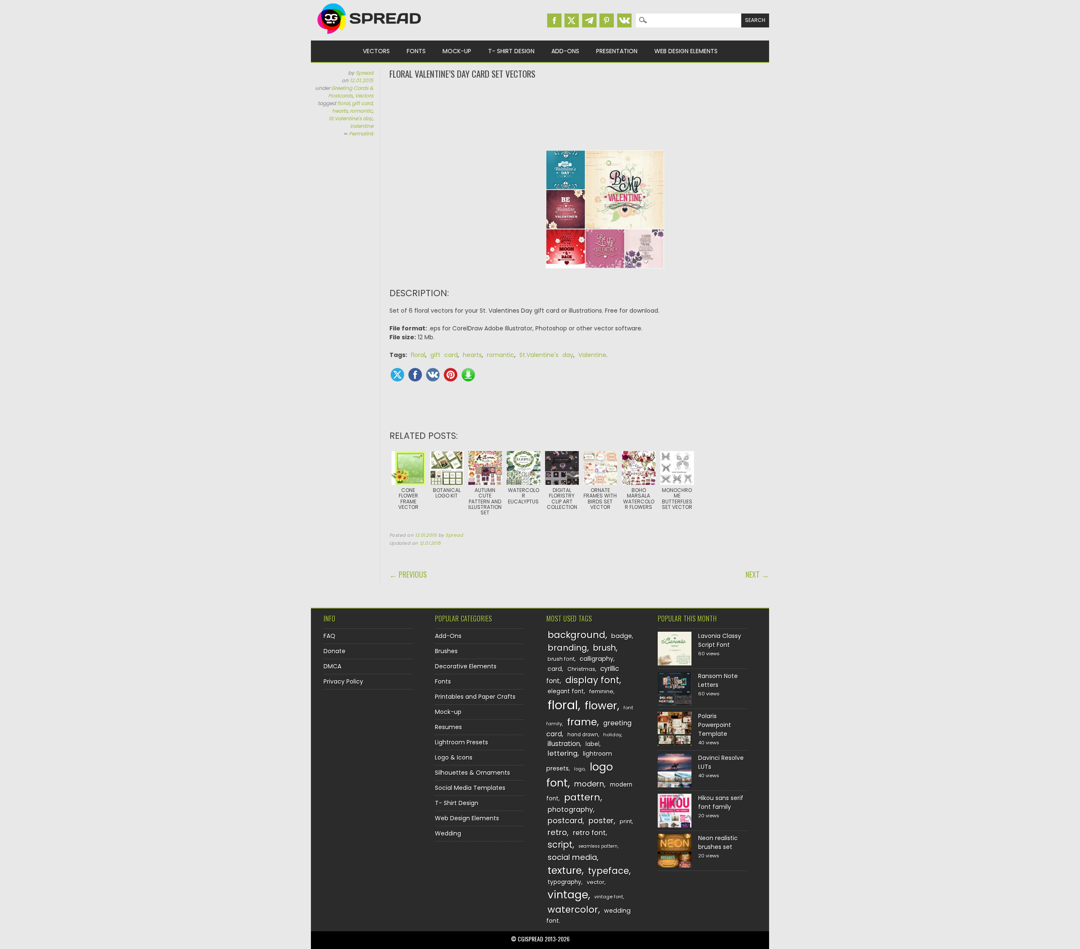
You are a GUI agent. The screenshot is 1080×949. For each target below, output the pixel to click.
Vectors (376, 51)
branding (567, 648)
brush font (561, 658)
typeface (608, 871)
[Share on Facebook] (415, 374)
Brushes (446, 651)
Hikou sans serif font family (720, 802)
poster (601, 820)
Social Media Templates (470, 788)
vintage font (608, 896)
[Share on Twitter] (397, 374)
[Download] (468, 374)
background (576, 634)
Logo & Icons (453, 757)
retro (557, 832)
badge (621, 636)
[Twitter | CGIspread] (571, 20)
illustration (564, 743)
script (560, 844)
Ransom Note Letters (718, 680)
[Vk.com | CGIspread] (624, 20)
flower (601, 705)
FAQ (329, 636)
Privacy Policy (343, 681)
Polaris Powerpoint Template (714, 725)
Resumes (448, 727)
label (592, 744)
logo (579, 768)
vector (596, 882)
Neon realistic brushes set (718, 842)
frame (582, 722)
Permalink (361, 133)
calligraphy (596, 658)
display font (592, 680)
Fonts (416, 51)
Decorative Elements (466, 666)
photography (570, 809)
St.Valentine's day (351, 118)
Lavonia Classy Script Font (719, 640)
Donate (335, 651)
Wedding (448, 833)
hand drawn (582, 734)
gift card (362, 103)
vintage (568, 894)
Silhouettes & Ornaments (472, 772)
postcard (565, 820)
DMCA (332, 666)
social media (572, 857)
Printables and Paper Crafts (475, 696)
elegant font (566, 691)
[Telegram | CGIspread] (589, 20)
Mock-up (457, 51)
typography (564, 882)
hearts (340, 110)
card (555, 669)
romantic (361, 110)
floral (343, 103)
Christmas (581, 669)
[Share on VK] (433, 374)
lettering (563, 753)
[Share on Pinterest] (450, 374)
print (626, 821)
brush (604, 648)
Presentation (616, 51)
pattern (582, 797)
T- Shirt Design (511, 51)
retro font (589, 833)
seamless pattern (598, 846)
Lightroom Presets (461, 742)
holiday (612, 734)
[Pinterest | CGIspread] (606, 20)
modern (589, 784)
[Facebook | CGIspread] (554, 20)
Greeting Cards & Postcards (350, 91)
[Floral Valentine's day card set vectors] (604, 274)
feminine (601, 691)
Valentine (361, 126)
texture (565, 870)
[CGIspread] (369, 36)
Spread (364, 72)
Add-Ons (565, 51)
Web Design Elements (686, 51)
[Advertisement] (579, 114)
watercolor (573, 909)
